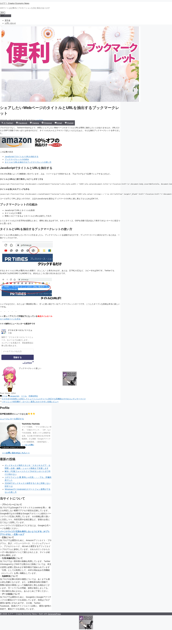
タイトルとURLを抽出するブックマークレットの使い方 (28, 162)
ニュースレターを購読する (12, 419)
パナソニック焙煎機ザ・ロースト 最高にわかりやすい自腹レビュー (30, 401)
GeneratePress (54, 614)
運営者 (7, 20)
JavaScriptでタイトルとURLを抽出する (21, 156)
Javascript (14, 396)
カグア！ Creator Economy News (14, 3)
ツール (4, 396)
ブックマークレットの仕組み (17, 159)
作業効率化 (33, 396)
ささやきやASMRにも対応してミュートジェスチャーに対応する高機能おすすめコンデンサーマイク (44, 399)
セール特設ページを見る (10, 319)
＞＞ (28, 445)
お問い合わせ (10, 23)
